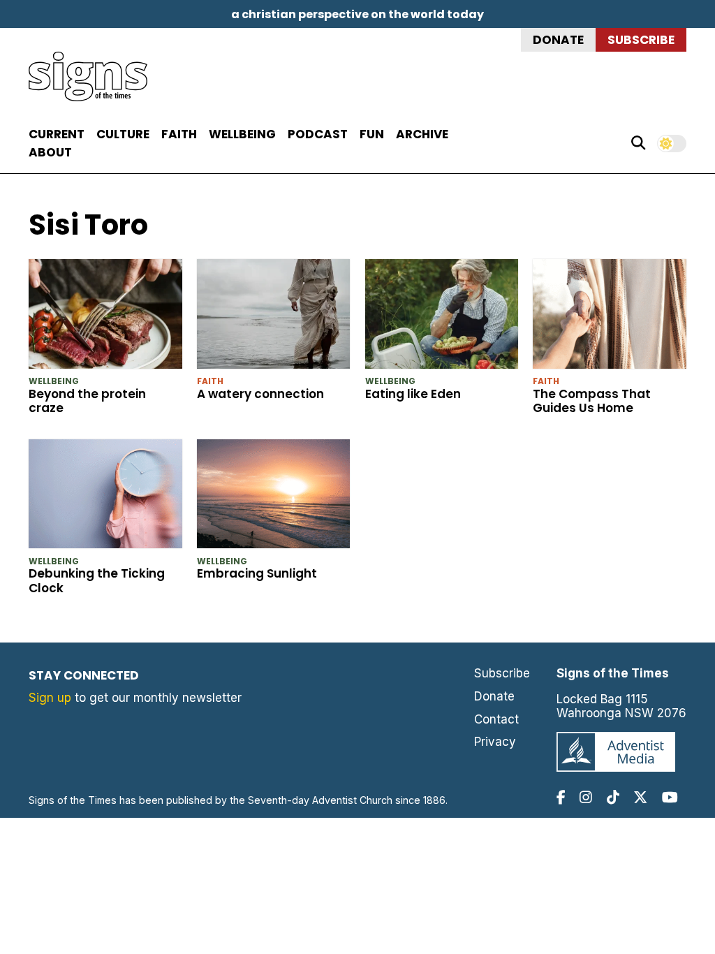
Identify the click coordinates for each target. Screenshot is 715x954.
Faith (179, 134)
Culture (122, 134)
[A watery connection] (274, 316)
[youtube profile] (670, 797)
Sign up (50, 698)
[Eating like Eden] (442, 316)
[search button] (638, 143)
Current (56, 134)
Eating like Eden (413, 394)
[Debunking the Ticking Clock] (105, 497)
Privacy (495, 742)
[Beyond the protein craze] (105, 316)
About (50, 152)
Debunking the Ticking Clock (97, 580)
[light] (671, 143)
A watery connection (260, 394)
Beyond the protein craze (87, 401)
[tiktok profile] (613, 797)
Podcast (318, 134)
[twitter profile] (640, 797)
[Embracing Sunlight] (274, 497)
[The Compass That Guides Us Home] (609, 316)
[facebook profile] (561, 797)
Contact (496, 719)
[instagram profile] (586, 797)
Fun (372, 134)
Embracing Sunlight (257, 573)
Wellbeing (242, 134)
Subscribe (641, 39)
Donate (558, 39)
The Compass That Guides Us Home (592, 401)
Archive (422, 134)
